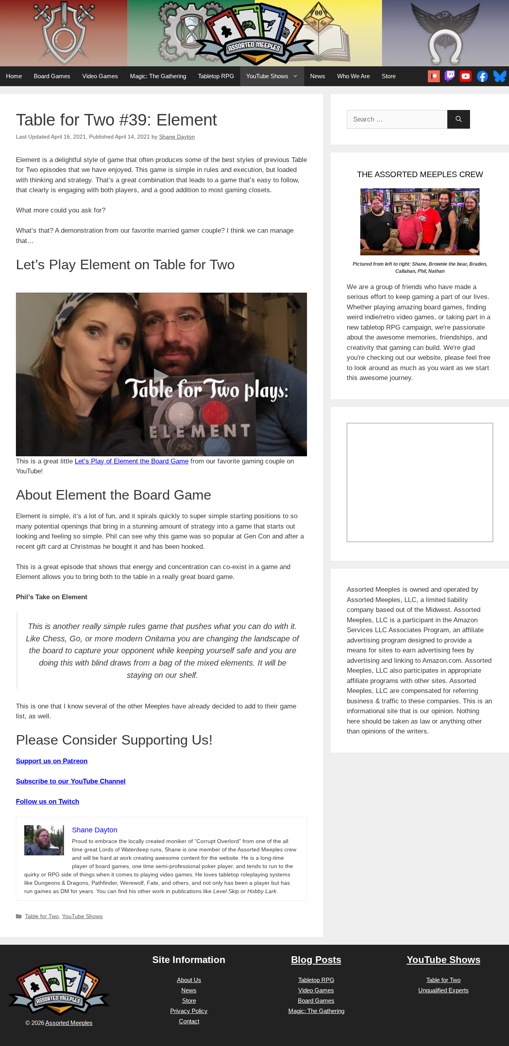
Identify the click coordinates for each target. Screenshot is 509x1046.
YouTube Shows (267, 76)
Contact (189, 1021)
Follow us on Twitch (47, 801)
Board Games (52, 76)
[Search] (458, 119)
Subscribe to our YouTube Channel (71, 781)
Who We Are (353, 76)
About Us (189, 980)
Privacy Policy (189, 1010)
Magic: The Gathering (158, 76)
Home (14, 76)
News (317, 76)
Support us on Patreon (51, 761)
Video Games (100, 76)
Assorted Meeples (69, 1022)
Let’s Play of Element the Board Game (131, 461)
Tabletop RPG (216, 76)
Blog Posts (316, 959)
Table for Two (42, 916)
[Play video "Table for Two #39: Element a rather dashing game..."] (161, 374)
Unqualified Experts (443, 990)
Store (389, 76)
